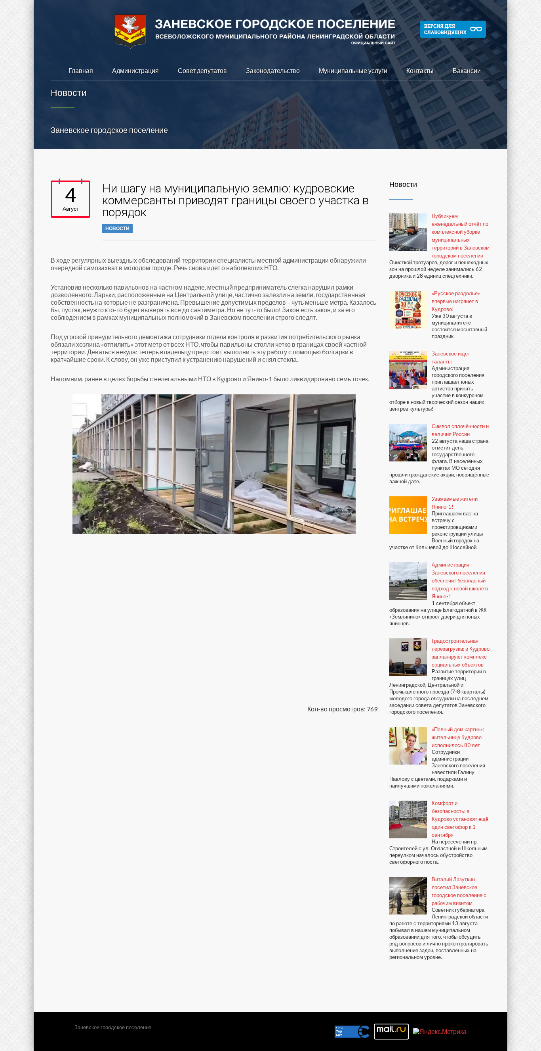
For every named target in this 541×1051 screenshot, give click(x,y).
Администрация (135, 70)
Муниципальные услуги (353, 70)
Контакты (420, 70)
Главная (81, 70)
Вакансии (467, 70)
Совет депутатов (202, 70)
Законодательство (273, 70)
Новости (117, 228)
